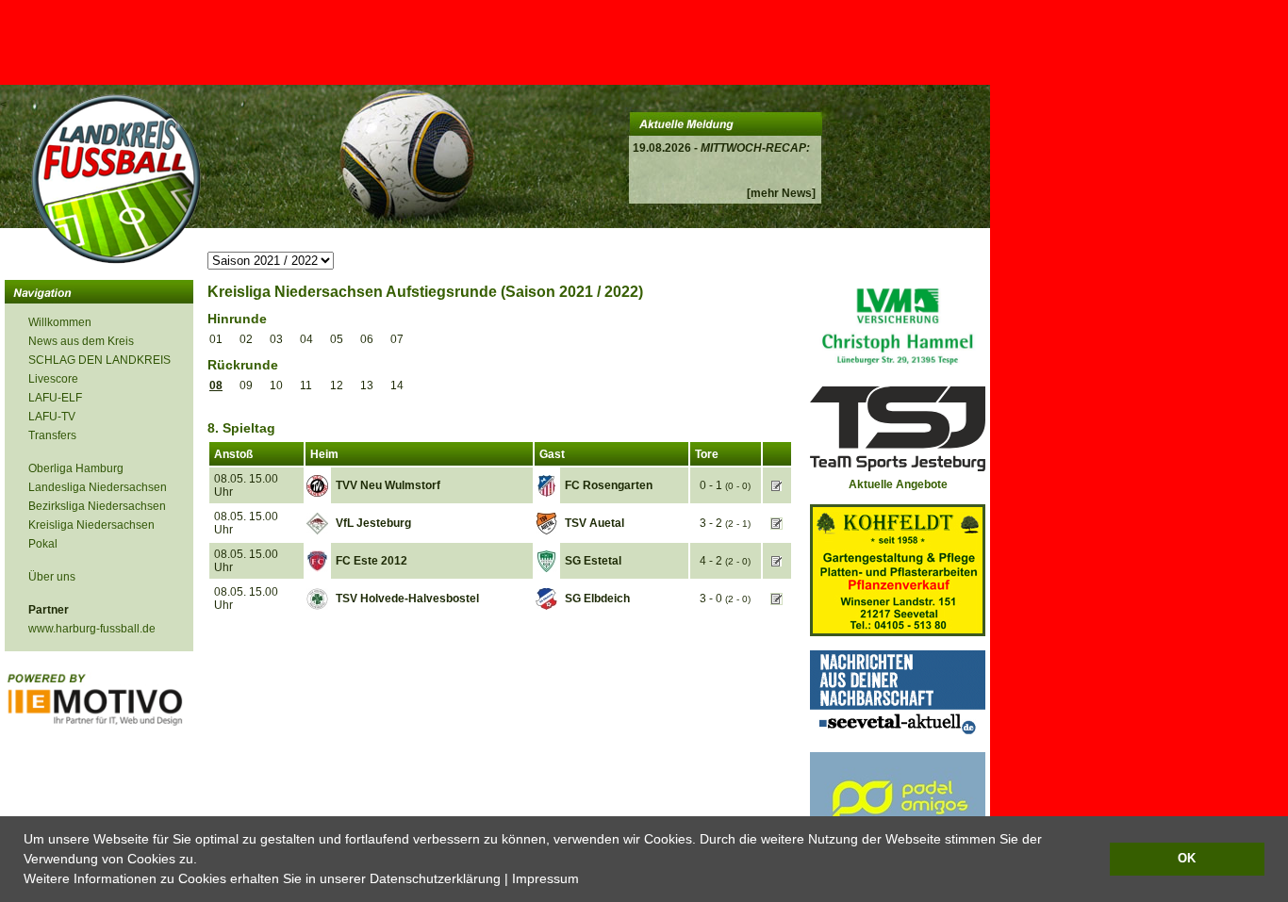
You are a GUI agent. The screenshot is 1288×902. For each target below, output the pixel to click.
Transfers (52, 435)
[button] (585, 880)
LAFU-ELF (55, 397)
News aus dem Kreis (81, 341)
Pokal (43, 543)
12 (336, 385)
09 (246, 385)
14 (397, 385)
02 (246, 339)
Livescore (53, 378)
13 (366, 385)
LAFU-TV (51, 416)
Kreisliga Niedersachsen (91, 525)
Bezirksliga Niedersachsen (97, 506)
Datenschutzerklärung (435, 878)
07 (397, 339)
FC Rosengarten (608, 485)
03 (276, 339)
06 (366, 339)
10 (276, 385)
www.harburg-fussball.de (92, 628)
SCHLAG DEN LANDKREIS (99, 360)
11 (306, 385)
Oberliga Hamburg (76, 468)
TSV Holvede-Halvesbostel (407, 598)
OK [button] (1187, 858)
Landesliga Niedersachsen (97, 487)
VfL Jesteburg (373, 523)
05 (336, 339)
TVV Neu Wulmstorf (388, 485)
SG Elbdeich (597, 598)
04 (306, 339)
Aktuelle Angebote (898, 484)
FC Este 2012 (371, 560)
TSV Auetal (594, 523)
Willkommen (59, 322)
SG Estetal (593, 560)
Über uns (51, 576)
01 (216, 339)
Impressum (545, 878)
